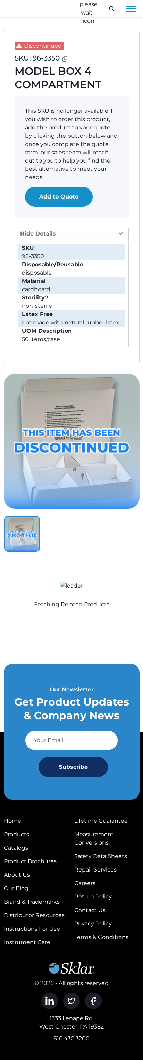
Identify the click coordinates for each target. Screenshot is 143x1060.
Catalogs (16, 848)
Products (16, 834)
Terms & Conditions (101, 937)
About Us (17, 875)
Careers (84, 883)
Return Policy (93, 896)
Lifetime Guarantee (101, 821)
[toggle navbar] (131, 8)
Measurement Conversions (94, 838)
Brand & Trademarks (32, 901)
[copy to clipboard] (64, 58)
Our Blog (16, 888)
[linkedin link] (49, 1001)
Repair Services (95, 869)
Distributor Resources (34, 915)
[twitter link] (71, 1001)
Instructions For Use (32, 928)
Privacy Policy (93, 923)
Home (12, 821)
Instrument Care (27, 942)
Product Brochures (30, 861)
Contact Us (90, 910)
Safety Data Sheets (100, 856)
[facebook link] (93, 1001)
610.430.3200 (71, 1038)
